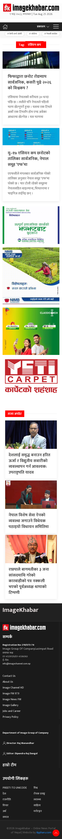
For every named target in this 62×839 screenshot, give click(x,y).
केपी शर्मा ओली (15, 34)
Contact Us (9, 676)
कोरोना (34, 34)
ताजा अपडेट (15, 413)
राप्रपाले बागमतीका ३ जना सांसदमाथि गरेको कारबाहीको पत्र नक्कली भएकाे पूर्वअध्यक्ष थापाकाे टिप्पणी (29, 581)
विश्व (36, 787)
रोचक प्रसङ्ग (39, 793)
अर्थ (4, 811)
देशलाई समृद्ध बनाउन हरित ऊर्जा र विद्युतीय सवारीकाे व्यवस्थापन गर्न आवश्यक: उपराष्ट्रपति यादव (29, 464)
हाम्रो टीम (9, 765)
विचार (5, 805)
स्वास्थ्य (37, 799)
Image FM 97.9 (11, 693)
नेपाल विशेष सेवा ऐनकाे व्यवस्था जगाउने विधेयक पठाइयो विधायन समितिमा (29, 521)
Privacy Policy (10, 717)
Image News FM (12, 699)
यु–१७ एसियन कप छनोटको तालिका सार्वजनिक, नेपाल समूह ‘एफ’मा (29, 159)
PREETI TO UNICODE (15, 787)
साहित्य (37, 805)
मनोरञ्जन (38, 811)
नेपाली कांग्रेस (51, 34)
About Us (8, 682)
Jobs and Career (12, 711)
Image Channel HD (13, 687)
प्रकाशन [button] (41, 26)
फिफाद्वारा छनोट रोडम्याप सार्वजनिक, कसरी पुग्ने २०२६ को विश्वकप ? (29, 82)
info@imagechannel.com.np (16, 664)
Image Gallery (10, 705)
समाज (6, 817)
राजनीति (7, 799)
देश (4, 793)
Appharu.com (43, 832)
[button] (56, 26)
